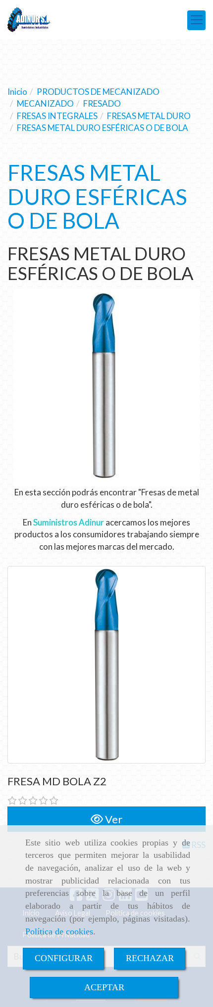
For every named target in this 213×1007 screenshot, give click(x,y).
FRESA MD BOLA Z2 (56, 781)
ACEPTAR (104, 987)
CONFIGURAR (64, 958)
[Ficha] (106, 664)
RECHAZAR (150, 958)
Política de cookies (59, 931)
